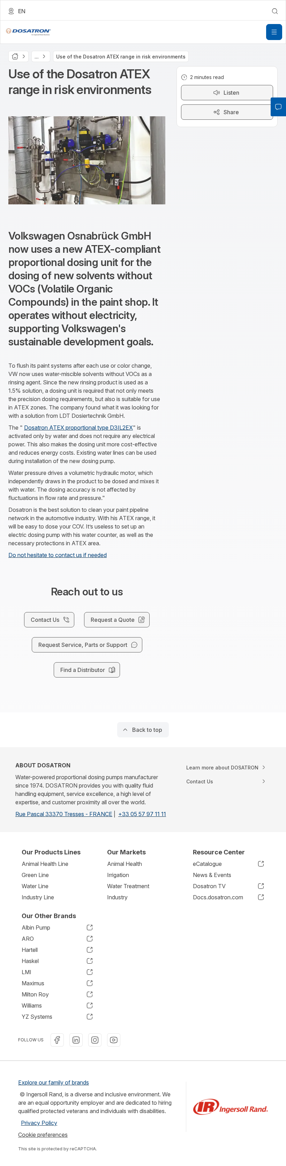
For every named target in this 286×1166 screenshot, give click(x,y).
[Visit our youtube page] (113, 1040)
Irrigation (118, 874)
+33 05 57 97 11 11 (142, 814)
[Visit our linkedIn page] (76, 1040)
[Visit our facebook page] (57, 1040)
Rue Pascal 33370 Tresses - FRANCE (63, 814)
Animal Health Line (45, 863)
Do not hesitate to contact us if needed (57, 554)
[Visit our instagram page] (94, 1040)
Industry (117, 897)
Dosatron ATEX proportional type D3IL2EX (78, 427)
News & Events (212, 874)
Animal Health (124, 863)
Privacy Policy (39, 1122)
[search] (275, 11)
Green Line (35, 874)
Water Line (35, 886)
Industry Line (38, 897)
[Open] (274, 32)
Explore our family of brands (53, 1082)
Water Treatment (128, 886)
